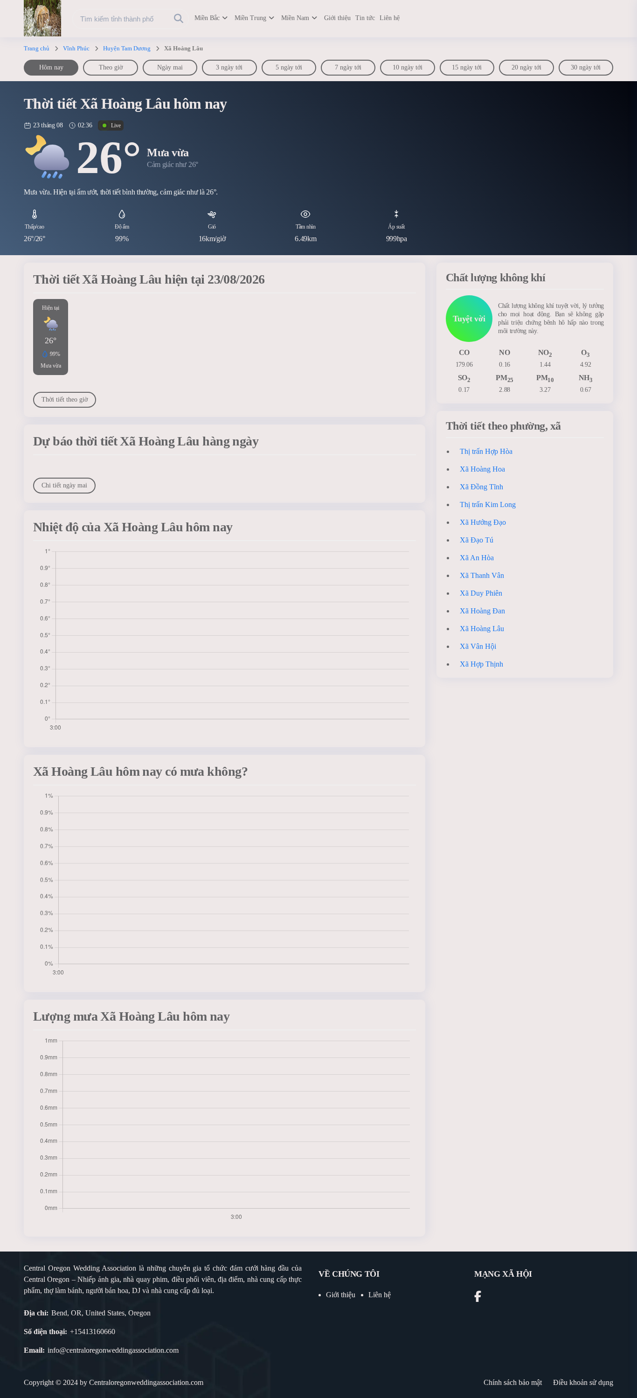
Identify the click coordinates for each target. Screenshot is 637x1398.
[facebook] (477, 1298)
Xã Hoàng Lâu (482, 629)
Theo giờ (111, 67)
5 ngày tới (289, 67)
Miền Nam (295, 17)
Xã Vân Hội (478, 646)
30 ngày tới (586, 67)
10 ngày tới (407, 67)
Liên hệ (390, 17)
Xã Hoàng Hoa (482, 469)
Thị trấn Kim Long (488, 504)
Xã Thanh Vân (482, 575)
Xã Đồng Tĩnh (481, 487)
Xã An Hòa (477, 558)
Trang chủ (36, 48)
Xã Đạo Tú (476, 540)
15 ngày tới (467, 67)
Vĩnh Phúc (76, 48)
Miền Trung (250, 17)
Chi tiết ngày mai (64, 485)
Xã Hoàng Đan (482, 611)
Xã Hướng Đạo (483, 522)
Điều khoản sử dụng (583, 1382)
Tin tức (365, 17)
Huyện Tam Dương (127, 48)
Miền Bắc (207, 17)
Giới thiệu (337, 17)
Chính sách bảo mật (513, 1382)
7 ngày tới (348, 67)
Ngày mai (170, 67)
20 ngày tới (526, 67)
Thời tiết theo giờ (65, 399)
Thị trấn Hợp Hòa (486, 451)
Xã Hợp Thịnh (481, 664)
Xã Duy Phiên (481, 593)
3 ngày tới (229, 67)
